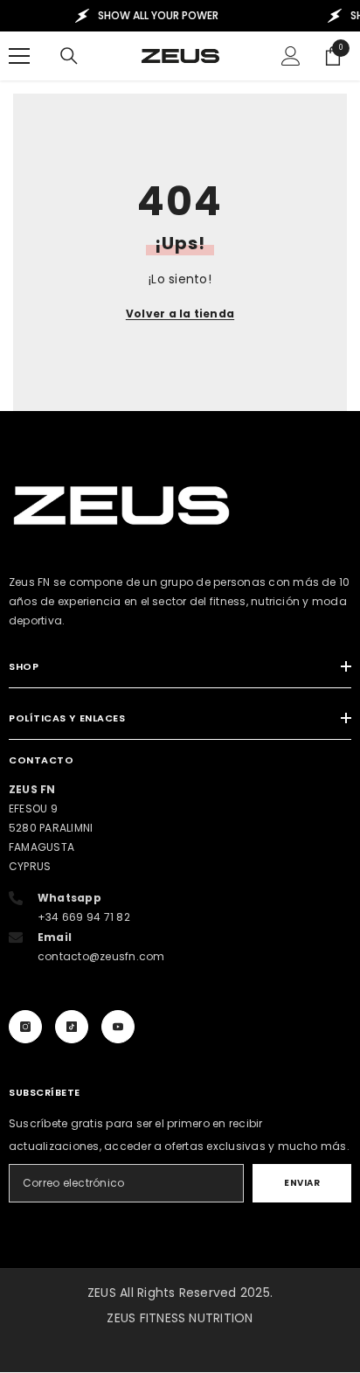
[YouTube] (118, 1026)
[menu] (19, 55)
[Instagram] (25, 1026)
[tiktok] (71, 1026)
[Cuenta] (291, 56)
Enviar (302, 1182)
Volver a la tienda (180, 313)
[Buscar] (69, 55)
